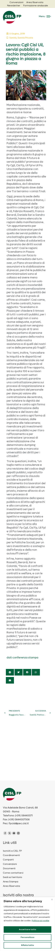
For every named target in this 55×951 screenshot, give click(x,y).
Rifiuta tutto (27, 945)
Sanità (12, 37)
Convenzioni (10, 864)
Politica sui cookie (40, 920)
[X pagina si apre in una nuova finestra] (9, 833)
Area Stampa (10, 881)
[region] (27, 924)
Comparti (8, 859)
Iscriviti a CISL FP (12, 850)
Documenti (9, 868)
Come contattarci (13, 872)
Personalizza (27, 937)
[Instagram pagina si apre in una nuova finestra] (18, 833)
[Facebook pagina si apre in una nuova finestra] (5, 833)
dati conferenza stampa (22, 657)
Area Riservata (11, 886)
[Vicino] (52, 899)
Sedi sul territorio (12, 877)
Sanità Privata (25, 37)
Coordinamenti (11, 855)
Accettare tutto (27, 929)
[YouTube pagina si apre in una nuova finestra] (14, 833)
